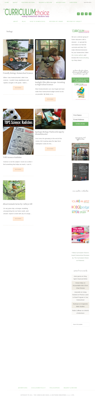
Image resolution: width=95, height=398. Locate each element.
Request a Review (70, 388)
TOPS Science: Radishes (12, 157)
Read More (18, 87)
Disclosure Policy (39, 388)
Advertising (22, 388)
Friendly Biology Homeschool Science (18, 73)
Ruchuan (76, 304)
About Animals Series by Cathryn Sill (17, 204)
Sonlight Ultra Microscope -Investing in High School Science (50, 83)
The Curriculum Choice (26, 13)
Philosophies (55, 388)
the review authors (77, 55)
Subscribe (80, 124)
